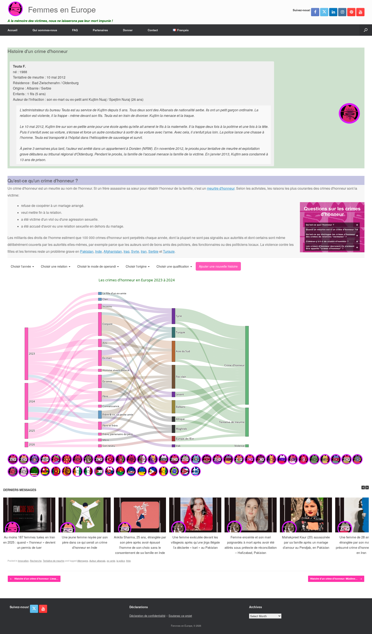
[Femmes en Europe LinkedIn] (333, 12)
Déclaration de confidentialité (147, 616)
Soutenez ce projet (180, 616)
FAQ (75, 30)
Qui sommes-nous (45, 30)
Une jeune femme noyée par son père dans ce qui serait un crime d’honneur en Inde (85, 542)
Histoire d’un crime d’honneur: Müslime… (336, 578)
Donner (128, 30)
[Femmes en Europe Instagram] (342, 12)
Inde (98, 251)
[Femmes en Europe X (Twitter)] (324, 12)
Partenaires (100, 30)
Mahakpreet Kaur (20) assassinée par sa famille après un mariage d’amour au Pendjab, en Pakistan (306, 542)
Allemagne (82, 560)
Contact (153, 30)
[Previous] (363, 487)
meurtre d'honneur (220, 188)
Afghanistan (113, 251)
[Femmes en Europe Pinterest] (351, 12)
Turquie (169, 251)
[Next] (367, 487)
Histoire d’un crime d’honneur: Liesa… (34, 578)
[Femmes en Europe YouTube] (360, 12)
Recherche (36, 560)
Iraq (126, 251)
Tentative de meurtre (53, 560)
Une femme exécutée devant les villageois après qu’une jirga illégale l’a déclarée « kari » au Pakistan (195, 542)
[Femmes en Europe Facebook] (315, 12)
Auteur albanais (97, 560)
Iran (144, 251)
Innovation (23, 560)
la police (120, 560)
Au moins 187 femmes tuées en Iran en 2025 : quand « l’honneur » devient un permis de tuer (29, 542)
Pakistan (86, 251)
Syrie (135, 251)
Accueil (12, 30)
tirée (128, 560)
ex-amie (111, 560)
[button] (365, 30)
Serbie (153, 251)
